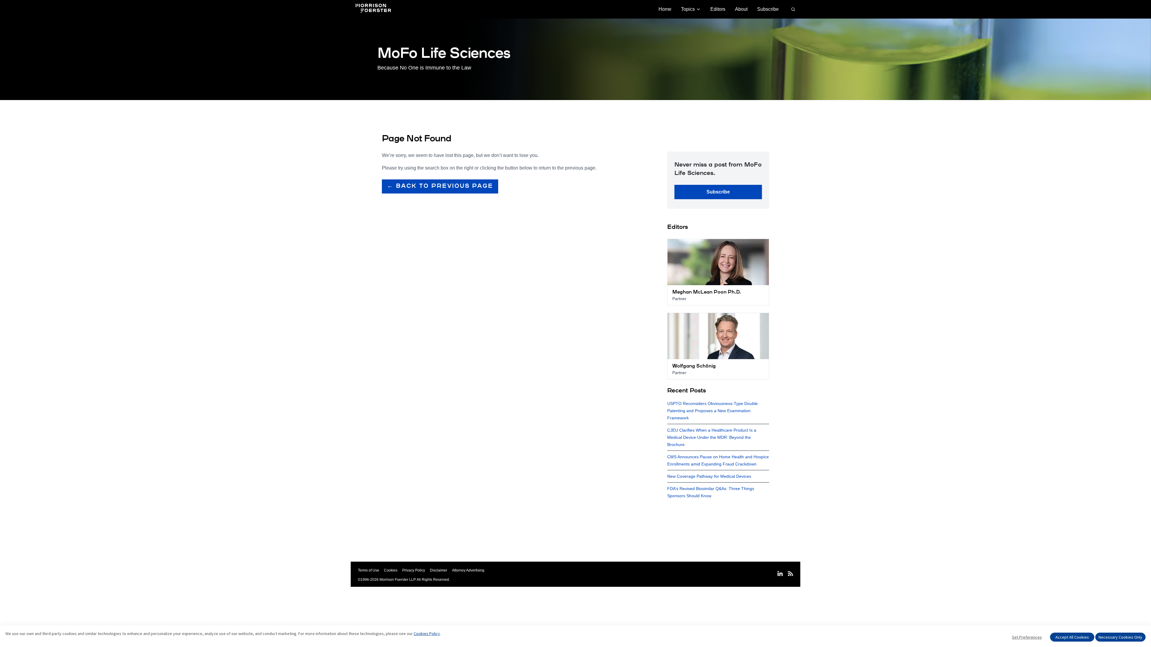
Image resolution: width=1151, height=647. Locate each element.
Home (665, 9)
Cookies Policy (427, 633)
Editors (717, 9)
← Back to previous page (440, 186)
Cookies (390, 570)
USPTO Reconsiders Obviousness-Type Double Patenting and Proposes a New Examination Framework (712, 410)
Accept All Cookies (1072, 637)
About (741, 9)
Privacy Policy (413, 570)
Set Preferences (1027, 637)
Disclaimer (438, 570)
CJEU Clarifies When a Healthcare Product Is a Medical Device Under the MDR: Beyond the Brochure (711, 437)
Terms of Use (368, 570)
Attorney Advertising (468, 570)
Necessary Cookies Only (1120, 637)
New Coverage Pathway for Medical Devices (709, 476)
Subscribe (768, 9)
